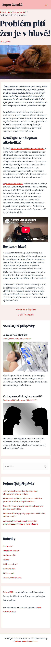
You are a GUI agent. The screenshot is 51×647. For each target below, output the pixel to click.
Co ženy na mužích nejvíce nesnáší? (22, 396)
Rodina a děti (8, 400)
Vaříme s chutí (10, 564)
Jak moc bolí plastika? (15, 335)
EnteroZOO (8, 592)
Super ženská (12, 4)
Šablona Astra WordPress (25, 642)
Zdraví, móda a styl (11, 339)
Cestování (7, 546)
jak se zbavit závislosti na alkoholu (27, 148)
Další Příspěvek (26, 315)
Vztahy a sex (19, 400)
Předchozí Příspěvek (25, 310)
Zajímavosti (8, 573)
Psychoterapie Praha (13, 183)
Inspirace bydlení (11, 551)
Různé (6, 559)
